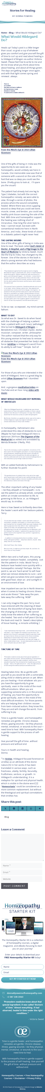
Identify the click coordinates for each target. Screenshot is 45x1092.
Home (4, 32)
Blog (11, 32)
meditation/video (26, 387)
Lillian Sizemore (15, 378)
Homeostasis (8, 786)
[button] (22, 980)
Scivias (8, 759)
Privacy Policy (34, 1078)
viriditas (12, 344)
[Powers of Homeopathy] (9, 3)
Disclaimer (20, 1078)
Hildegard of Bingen (25, 327)
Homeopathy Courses (12, 1075)
